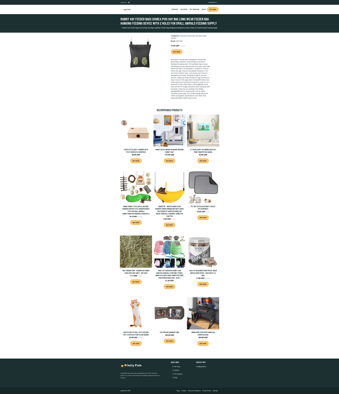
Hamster (174, 38)
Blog (204, 9)
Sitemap (215, 391)
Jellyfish (184, 9)
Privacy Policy (206, 391)
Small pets (182, 36)
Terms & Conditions (194, 391)
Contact (183, 391)
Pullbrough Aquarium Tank (169, 332)
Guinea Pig (190, 36)
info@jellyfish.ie (212, 2)
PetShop (175, 9)
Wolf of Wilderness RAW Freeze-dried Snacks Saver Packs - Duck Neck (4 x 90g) (203, 272)
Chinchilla (198, 36)
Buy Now (176, 52)
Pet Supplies (194, 9)
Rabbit (204, 36)
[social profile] (129, 2)
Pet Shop (213, 9)
